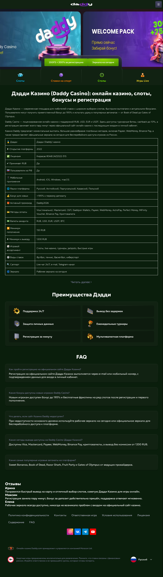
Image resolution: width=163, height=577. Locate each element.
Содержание (16, 522)
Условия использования (117, 515)
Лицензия (143, 515)
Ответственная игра (84, 515)
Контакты (60, 515)
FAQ (32, 522)
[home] (81, 4)
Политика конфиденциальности (28, 515)
